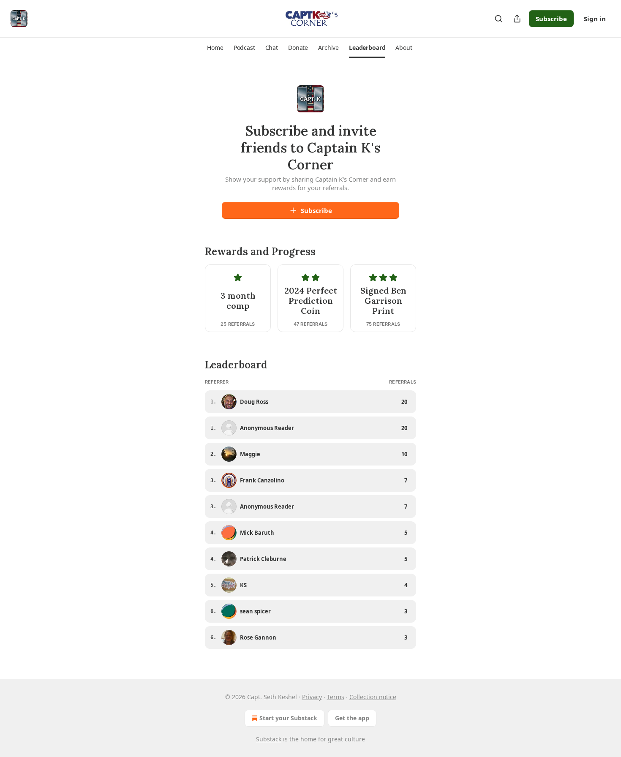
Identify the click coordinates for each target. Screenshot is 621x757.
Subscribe (551, 18)
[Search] (498, 18)
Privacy (312, 697)
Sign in (595, 18)
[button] (215, 48)
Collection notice (372, 697)
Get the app (352, 718)
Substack (268, 739)
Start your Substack (288, 718)
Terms (335, 697)
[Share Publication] (517, 18)
